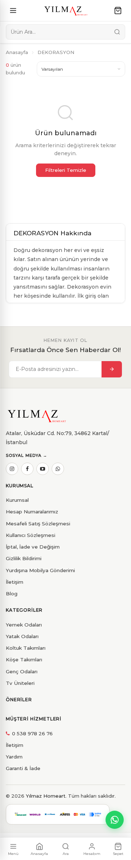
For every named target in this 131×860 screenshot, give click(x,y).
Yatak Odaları (22, 636)
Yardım (14, 757)
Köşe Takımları (24, 659)
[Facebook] (27, 469)
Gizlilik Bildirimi (23, 558)
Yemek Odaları (24, 625)
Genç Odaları (21, 671)
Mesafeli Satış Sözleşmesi (38, 523)
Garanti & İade (23, 768)
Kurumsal (17, 500)
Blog (11, 593)
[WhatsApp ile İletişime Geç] (115, 820)
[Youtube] (42, 469)
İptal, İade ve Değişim (33, 547)
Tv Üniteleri (20, 683)
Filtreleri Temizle (65, 170)
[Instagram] (12, 469)
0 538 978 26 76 (32, 733)
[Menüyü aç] (13, 10)
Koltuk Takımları (25, 648)
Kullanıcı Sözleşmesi (30, 535)
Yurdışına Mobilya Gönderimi (40, 570)
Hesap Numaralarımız (32, 511)
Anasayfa (17, 52)
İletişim (14, 582)
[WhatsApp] (58, 469)
